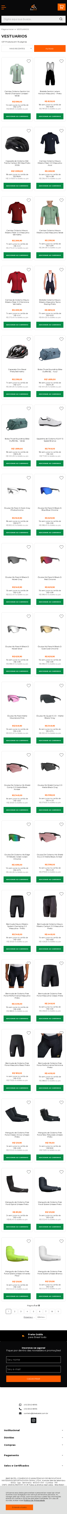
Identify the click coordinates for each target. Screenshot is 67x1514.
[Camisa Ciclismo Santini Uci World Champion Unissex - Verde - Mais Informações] (17, 73)
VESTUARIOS (23, 29)
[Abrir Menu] (3, 7)
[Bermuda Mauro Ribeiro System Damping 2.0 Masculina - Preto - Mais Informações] (17, 906)
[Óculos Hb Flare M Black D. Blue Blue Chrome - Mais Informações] (49, 490)
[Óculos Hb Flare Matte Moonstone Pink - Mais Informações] (17, 698)
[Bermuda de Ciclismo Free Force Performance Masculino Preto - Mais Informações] (17, 976)
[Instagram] (33, 1422)
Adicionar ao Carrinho (17, 116)
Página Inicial (7, 29)
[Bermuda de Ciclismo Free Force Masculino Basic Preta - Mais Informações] (17, 1045)
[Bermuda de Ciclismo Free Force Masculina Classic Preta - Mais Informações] (49, 976)
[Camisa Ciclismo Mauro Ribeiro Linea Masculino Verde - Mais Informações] (49, 213)
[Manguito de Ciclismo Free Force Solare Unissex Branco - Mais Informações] (49, 1254)
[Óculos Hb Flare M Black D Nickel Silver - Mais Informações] (17, 629)
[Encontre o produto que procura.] (61, 19)
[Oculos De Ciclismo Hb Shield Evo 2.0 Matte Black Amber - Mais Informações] (49, 837)
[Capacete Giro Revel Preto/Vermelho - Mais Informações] (17, 351)
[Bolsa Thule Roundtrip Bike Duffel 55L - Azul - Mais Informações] (49, 351)
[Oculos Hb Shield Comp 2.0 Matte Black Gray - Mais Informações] (49, 767)
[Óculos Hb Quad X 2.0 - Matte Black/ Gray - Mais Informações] (49, 698)
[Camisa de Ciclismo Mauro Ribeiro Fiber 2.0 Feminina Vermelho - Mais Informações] (17, 282)
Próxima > (28, 1317)
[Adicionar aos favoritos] (29, 61)
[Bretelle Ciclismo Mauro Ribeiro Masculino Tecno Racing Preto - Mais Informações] (49, 282)
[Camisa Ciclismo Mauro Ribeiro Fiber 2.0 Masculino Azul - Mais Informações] (49, 143)
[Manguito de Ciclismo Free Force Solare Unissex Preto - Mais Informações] (49, 1184)
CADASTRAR (33, 1379)
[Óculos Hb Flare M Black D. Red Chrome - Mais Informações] (49, 559)
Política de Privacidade (34, 1500)
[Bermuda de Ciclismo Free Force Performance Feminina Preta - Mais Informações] (49, 1045)
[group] (33, 1335)
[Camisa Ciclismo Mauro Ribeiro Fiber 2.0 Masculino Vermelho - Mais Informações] (17, 213)
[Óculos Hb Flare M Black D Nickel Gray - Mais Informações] (17, 559)
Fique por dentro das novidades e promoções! (33, 1350)
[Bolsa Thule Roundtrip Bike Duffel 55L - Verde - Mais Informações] (17, 421)
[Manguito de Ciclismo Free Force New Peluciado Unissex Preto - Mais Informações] (49, 1115)
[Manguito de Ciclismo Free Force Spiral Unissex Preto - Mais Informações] (17, 1184)
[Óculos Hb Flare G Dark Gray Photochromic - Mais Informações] (17, 490)
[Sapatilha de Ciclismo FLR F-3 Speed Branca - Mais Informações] (49, 421)
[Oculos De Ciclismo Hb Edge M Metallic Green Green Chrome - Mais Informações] (17, 837)
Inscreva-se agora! (33, 1347)
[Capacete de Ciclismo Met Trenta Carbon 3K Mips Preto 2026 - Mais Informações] (17, 143)
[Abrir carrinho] (62, 7)
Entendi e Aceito (19, 1507)
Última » (41, 1317)
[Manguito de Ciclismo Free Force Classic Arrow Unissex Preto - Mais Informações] (17, 1115)
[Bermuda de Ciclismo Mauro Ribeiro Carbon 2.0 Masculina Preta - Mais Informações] (49, 906)
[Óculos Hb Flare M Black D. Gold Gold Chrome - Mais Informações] (49, 629)
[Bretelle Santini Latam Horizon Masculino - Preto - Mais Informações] (49, 73)
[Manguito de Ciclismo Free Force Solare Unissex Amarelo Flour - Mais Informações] (17, 1254)
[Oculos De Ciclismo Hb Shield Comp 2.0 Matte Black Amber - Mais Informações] (17, 767)
